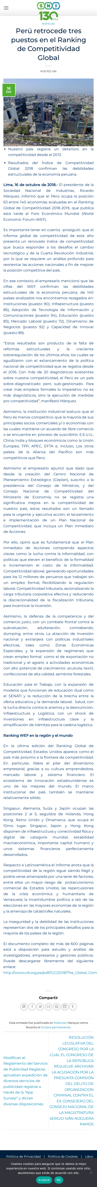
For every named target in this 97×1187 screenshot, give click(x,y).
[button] (6, 7)
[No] (91, 1174)
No (59, 1180)
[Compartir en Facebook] (32, 1006)
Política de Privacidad (23, 1156)
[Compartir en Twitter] (40, 1006)
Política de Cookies (63, 1156)
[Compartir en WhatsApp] (24, 1006)
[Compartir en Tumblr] (73, 1006)
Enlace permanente (56, 1027)
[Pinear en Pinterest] (56, 1006)
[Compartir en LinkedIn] (65, 1006)
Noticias (48, 23)
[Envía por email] (48, 1006)
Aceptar (44, 1180)
